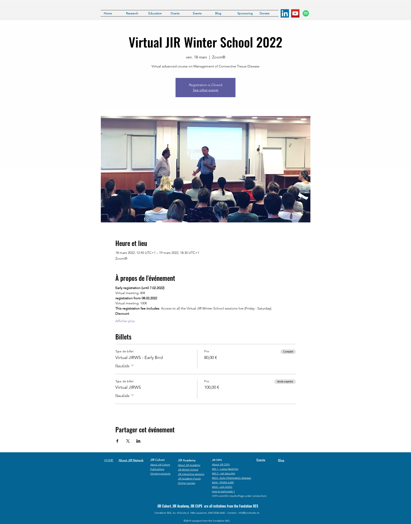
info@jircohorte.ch (248, 512)
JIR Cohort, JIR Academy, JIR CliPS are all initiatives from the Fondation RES (207, 506)
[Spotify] (306, 13)
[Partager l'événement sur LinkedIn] (138, 441)
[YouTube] (295, 13)
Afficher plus (125, 321)
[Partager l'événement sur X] (128, 441)
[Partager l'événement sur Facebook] (117, 441)
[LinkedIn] (285, 13)
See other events (205, 90)
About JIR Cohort (160, 464)
